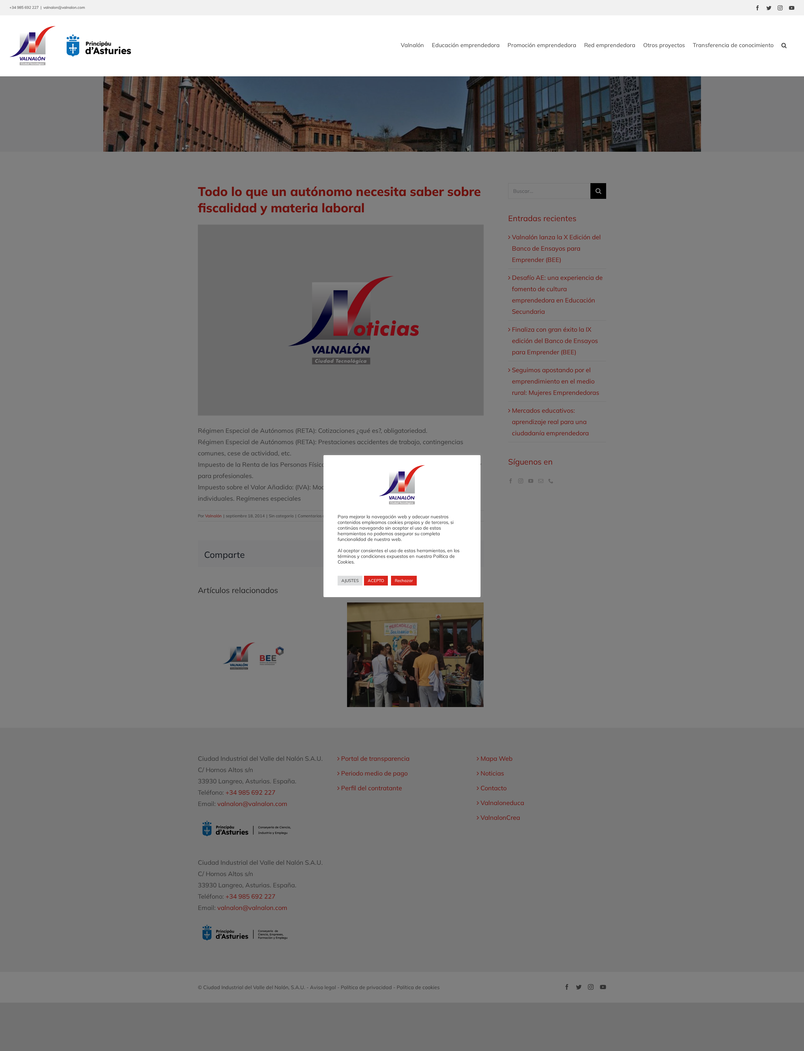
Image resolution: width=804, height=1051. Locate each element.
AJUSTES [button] (350, 580)
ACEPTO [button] (376, 580)
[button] (784, 45)
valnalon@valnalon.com (64, 7)
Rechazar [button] (404, 580)
